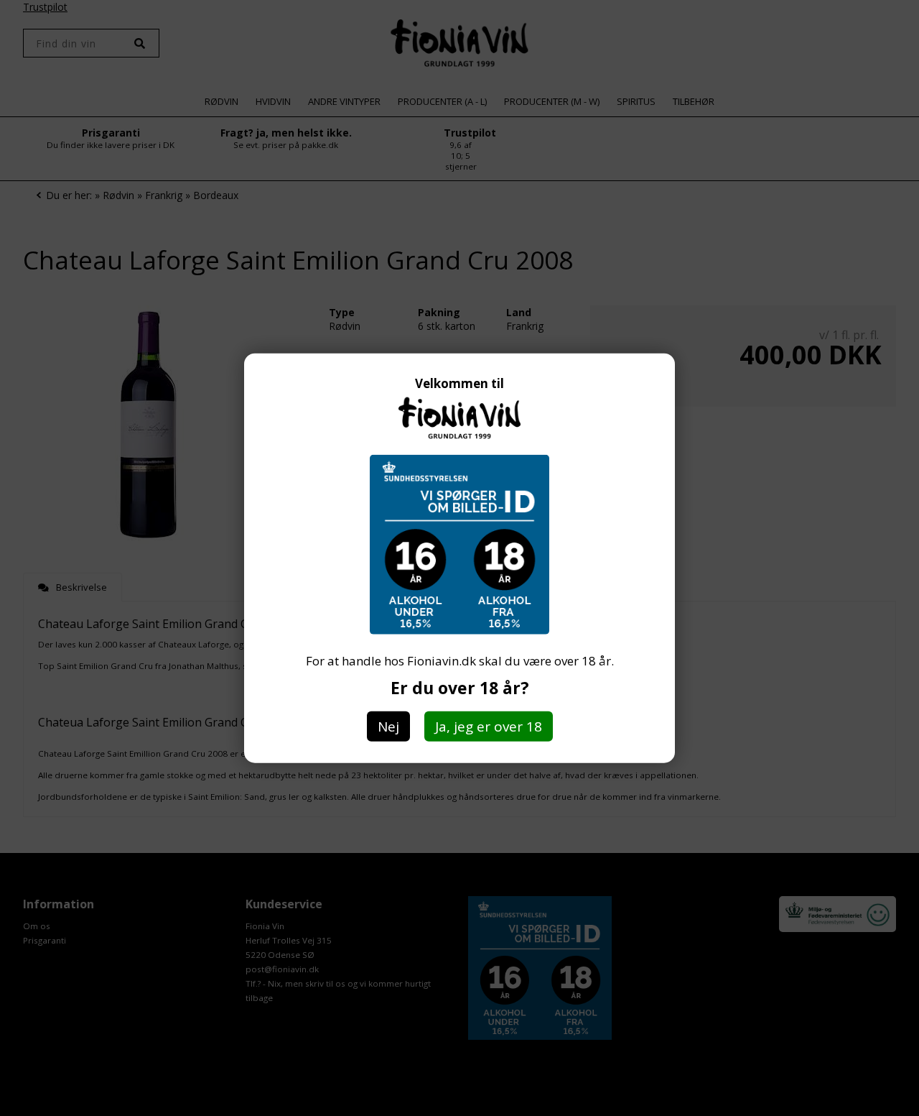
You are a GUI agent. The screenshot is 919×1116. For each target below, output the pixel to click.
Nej (388, 726)
